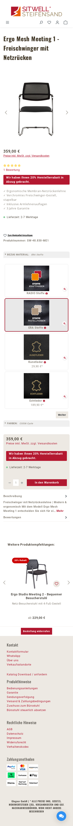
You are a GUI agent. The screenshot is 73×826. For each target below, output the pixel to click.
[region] (36, 112)
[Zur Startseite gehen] (36, 11)
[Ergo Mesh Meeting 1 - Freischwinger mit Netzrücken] (37, 108)
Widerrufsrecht (16, 742)
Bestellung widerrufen (36, 631)
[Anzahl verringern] (9, 482)
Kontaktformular (18, 651)
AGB (9, 729)
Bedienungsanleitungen (22, 688)
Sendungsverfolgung (20, 697)
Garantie (12, 692)
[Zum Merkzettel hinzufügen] (56, 583)
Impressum (14, 738)
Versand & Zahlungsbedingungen (29, 701)
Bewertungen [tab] (12, 517)
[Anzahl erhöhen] (22, 482)
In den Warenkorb (47, 482)
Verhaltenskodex (18, 746)
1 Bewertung (11, 170)
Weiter (62, 415)
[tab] (35, 503)
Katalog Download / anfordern (27, 674)
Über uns (12, 660)
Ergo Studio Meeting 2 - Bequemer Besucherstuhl (36, 596)
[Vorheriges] (5, 112)
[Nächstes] (67, 112)
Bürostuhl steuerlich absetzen (26, 710)
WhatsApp (13, 656)
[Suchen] (41, 22)
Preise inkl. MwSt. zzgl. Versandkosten (26, 155)
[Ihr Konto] (57, 22)
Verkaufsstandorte (19, 664)
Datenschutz (15, 733)
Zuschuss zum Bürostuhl (23, 705)
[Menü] (7, 22)
